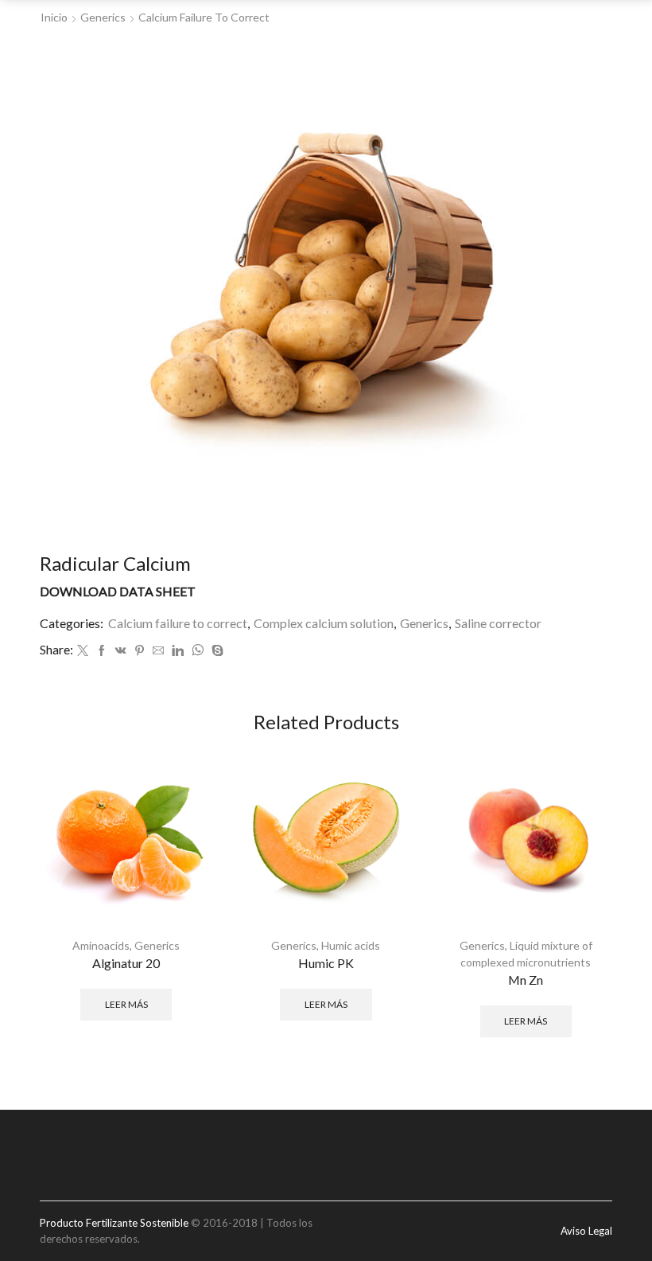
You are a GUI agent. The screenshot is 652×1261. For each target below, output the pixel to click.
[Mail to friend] (158, 651)
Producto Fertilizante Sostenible (114, 1222)
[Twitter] (82, 651)
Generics (103, 17)
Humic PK (326, 962)
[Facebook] (101, 651)
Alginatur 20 (126, 962)
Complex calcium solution (324, 622)
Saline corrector (498, 622)
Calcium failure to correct (204, 17)
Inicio (54, 17)
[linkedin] (178, 651)
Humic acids (350, 945)
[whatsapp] (198, 651)
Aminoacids (101, 945)
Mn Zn (525, 979)
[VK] (120, 651)
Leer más (126, 1004)
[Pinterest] (139, 651)
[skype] (215, 651)
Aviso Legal (586, 1230)
